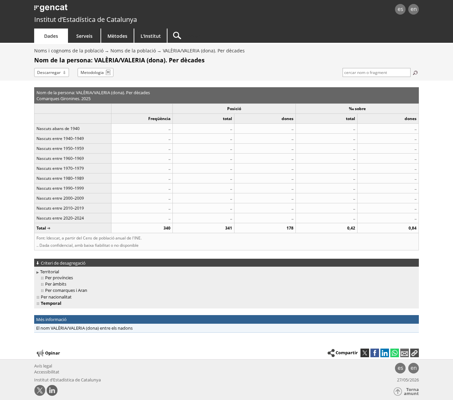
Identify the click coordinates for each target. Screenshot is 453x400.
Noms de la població (133, 50)
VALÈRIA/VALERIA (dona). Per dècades (204, 50)
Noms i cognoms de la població (68, 50)
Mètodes (117, 36)
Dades (51, 36)
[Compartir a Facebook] (374, 353)
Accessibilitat (46, 372)
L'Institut (151, 36)
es (400, 9)
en (414, 9)
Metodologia (92, 72)
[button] (414, 353)
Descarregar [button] (49, 72)
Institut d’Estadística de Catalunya (85, 19)
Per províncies (59, 278)
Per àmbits (55, 284)
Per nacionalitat (56, 297)
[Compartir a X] (364, 353)
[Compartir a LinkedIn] (384, 353)
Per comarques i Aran (66, 290)
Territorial (49, 272)
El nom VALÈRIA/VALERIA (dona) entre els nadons (84, 328)
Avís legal (43, 366)
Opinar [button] (52, 353)
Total (41, 228)
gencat (111, 10)
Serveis (84, 36)
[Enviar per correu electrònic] (404, 353)
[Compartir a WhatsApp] (394, 353)
